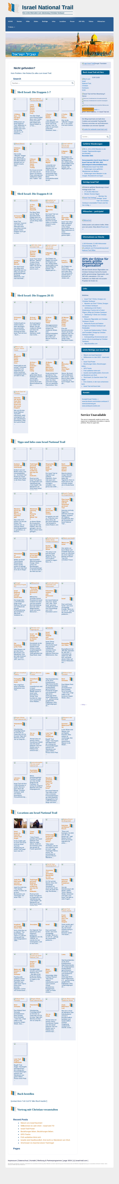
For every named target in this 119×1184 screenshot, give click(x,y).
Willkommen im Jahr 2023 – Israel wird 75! (37, 1126)
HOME (10, 21)
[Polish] (100, 66)
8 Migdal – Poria (65, 152)
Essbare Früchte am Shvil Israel (18, 465)
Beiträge (45, 21)
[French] (86, 66)
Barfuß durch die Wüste (49, 547)
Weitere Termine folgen (92, 194)
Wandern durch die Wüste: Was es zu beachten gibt (17, 513)
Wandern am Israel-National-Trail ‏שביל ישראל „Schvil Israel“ (49, 783)
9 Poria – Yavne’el (65, 261)
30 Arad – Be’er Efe (33, 318)
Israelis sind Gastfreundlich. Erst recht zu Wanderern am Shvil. (45, 1140)
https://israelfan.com (90, 343)
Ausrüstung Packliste (34, 771)
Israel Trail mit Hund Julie (92, 386)
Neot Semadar (65, 679)
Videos (91, 21)
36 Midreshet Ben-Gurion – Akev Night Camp (65, 367)
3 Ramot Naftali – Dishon (49, 116)
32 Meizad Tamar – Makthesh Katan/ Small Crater (65, 322)
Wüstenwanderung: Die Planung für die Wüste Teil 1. (33, 514)
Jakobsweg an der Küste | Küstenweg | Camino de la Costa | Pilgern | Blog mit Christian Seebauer (94, 310)
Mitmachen (101, 21)
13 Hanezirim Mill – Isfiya (65, 217)
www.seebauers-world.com (91, 406)
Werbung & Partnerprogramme (49, 1161)
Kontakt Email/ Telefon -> (90, 399)
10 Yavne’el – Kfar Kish (18, 216)
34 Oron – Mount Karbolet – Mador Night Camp (33, 367)
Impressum (12, 1161)
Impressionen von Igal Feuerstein (34, 555)
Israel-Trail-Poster (28, 1129)
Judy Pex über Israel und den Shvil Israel (18, 882)
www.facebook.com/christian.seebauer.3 (95, 401)
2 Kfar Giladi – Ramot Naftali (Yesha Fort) (32, 109)
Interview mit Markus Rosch (65, 827)
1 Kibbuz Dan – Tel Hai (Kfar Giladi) (17, 117)
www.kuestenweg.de (89, 403)
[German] (88, 66)
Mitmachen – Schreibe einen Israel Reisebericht (34, 591)
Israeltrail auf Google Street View (18, 926)
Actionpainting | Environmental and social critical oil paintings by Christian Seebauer (94, 339)
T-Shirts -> (11, 27)
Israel (63, 598)
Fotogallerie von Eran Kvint (18, 680)
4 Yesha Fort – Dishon (64, 116)
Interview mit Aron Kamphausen (65, 882)
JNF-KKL (82, 21)
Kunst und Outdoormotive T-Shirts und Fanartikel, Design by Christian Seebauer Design (94, 332)
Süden (36, 21)
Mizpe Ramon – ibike (49, 971)
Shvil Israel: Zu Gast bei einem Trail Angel (18, 835)
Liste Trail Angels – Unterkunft (49, 734)
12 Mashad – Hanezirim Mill (49, 209)
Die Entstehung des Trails (18, 645)
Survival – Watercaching (65, 725)
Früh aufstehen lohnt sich (31, 1137)
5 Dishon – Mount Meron (17, 149)
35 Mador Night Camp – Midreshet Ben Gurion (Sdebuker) (50, 367)
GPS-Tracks (25, 1134)
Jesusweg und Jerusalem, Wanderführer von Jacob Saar (50, 874)
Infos (53, 21)
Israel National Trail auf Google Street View (18, 594)
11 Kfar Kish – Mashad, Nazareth (33, 207)
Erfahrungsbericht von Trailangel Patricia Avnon (50, 838)
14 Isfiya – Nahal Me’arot (17, 262)
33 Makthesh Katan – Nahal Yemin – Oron (17, 359)
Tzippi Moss (32, 832)
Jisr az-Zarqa (32, 734)
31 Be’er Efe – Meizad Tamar (48, 320)
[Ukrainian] (105, 66)
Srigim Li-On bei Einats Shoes (33, 964)
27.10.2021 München (91, 192)
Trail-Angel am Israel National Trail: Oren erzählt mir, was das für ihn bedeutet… (34, 469)
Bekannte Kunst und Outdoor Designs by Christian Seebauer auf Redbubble (93, 326)
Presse (72, 21)
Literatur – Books (17, 779)
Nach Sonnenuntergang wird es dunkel (65, 467)
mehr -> (96, 109)
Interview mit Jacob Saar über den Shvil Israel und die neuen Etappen (17, 403)
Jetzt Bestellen (88, 109)
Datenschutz (23, 1161)
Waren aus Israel (65, 543)
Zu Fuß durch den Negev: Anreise (49, 511)
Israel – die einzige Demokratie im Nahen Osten (34, 637)
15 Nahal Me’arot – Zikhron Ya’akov (33, 254)
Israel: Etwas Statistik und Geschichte (50, 636)
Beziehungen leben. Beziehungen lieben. (37, 1131)
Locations (63, 21)
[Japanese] (98, 66)
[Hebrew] (93, 66)
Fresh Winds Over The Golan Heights (65, 918)
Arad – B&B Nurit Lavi (65, 1006)
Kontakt (33, 1161)
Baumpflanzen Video (65, 644)
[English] (83, 66)
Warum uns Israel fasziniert (31, 1123)
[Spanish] (102, 66)
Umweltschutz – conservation (34, 681)
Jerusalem (33, 924)
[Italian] (95, 66)
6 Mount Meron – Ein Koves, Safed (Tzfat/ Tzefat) (33, 163)
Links (48, 673)
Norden (19, 21)
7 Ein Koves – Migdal (48, 160)
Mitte (28, 21)
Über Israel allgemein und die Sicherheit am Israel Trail (65, 504)
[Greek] (90, 66)
